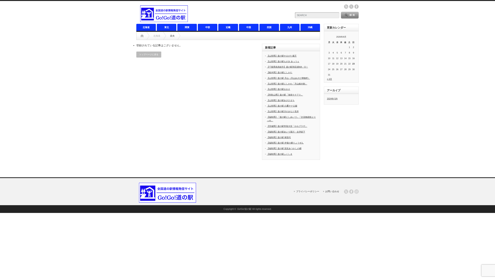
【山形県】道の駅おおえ (278, 89)
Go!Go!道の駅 (244, 209)
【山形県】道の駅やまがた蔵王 (282, 56)
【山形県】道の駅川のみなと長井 (283, 111)
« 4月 (329, 79)
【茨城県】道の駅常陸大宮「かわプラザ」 (287, 126)
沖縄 (310, 27)
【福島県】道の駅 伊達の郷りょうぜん (285, 143)
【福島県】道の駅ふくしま (279, 154)
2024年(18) (332, 98)
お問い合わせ (332, 191)
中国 (248, 27)
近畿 (228, 27)
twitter (351, 6)
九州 (289, 27)
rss (346, 6)
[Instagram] (356, 191)
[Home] (142, 36)
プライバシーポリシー (307, 191)
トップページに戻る (148, 54)
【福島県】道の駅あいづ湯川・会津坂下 (286, 132)
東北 (166, 27)
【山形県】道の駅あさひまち (280, 100)
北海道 (146, 27)
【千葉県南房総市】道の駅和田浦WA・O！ (287, 67)
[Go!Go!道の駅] (164, 20)
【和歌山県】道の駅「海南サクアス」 (285, 95)
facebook (356, 6)
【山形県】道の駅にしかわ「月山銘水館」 (287, 84)
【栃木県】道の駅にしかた (279, 72)
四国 (269, 27)
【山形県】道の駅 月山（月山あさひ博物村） (288, 78)
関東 (187, 27)
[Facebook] (351, 191)
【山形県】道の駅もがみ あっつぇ (283, 61)
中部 (207, 27)
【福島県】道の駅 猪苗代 (279, 137)
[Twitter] (346, 191)
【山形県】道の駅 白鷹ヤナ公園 (282, 106)
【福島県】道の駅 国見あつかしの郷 (284, 148)
